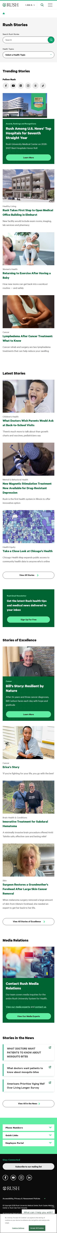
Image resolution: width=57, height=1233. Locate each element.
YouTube (13, 1177)
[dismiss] (53, 1210)
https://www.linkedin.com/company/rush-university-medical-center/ (20, 86)
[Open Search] (42, 5)
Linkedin (29, 1177)
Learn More (28, 157)
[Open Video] (25, 106)
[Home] (11, 1189)
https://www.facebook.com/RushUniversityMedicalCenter (6, 86)
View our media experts (18, 1006)
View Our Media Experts (28, 1016)
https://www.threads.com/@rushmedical (35, 86)
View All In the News (27, 1103)
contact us (40, 1006)
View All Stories (26, 574)
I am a (28, 4)
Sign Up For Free (28, 619)
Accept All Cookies (37, 1228)
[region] (28, 1223)
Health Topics (8, 49)
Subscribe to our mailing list (28, 1166)
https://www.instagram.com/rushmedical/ (28, 86)
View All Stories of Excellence (27, 921)
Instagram (21, 1177)
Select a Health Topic (15, 54)
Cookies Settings (18, 1228)
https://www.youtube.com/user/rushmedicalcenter (13, 86)
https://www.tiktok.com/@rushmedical (43, 86)
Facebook (5, 1177)
